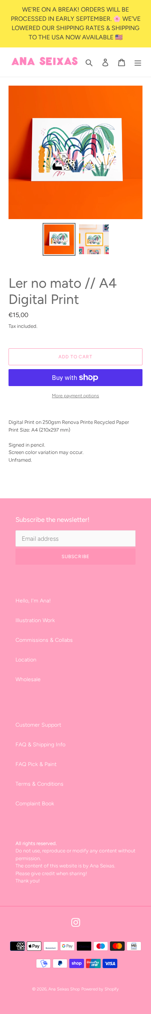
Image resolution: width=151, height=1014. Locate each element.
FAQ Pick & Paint (36, 764)
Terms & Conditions (39, 784)
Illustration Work (35, 620)
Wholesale (28, 679)
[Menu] (138, 62)
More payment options (75, 395)
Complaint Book (34, 803)
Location (25, 659)
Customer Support (38, 725)
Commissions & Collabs (44, 640)
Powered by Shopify (100, 989)
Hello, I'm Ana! (33, 600)
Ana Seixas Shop (64, 989)
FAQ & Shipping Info (40, 744)
